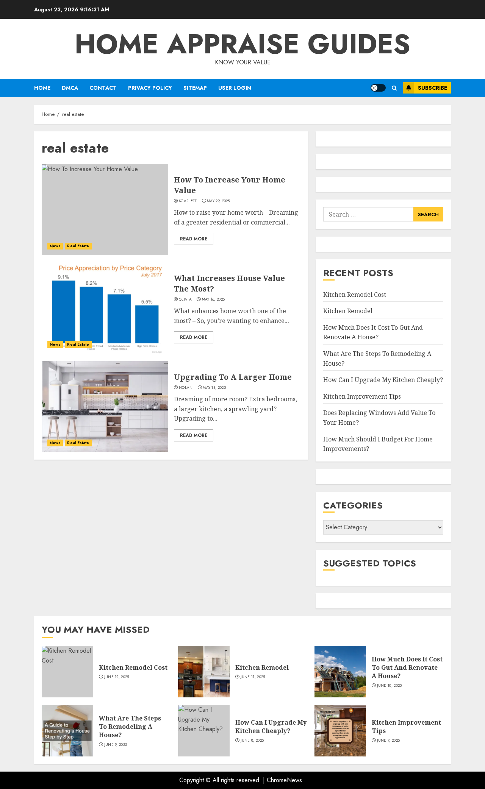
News (55, 246)
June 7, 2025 (388, 740)
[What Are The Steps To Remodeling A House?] (67, 730)
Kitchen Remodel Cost (354, 294)
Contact (103, 88)
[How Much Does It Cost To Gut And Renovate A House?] (340, 671)
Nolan (186, 387)
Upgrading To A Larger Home (233, 377)
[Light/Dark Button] (378, 88)
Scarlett (188, 201)
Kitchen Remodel (347, 311)
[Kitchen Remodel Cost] (67, 671)
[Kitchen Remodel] (204, 671)
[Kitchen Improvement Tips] (340, 730)
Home (42, 88)
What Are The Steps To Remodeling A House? (130, 726)
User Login (234, 88)
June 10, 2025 (389, 685)
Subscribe (432, 88)
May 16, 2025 (213, 299)
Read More (193, 238)
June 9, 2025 (115, 744)
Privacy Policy (150, 88)
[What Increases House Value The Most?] (105, 308)
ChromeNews (284, 780)
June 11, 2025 (253, 677)
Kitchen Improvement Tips (362, 396)
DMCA (70, 88)
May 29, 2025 (218, 201)
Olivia (185, 299)
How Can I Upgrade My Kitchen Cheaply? (383, 380)
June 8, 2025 (252, 740)
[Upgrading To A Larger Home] (105, 406)
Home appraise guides (242, 44)
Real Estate (78, 246)
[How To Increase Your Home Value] (105, 209)
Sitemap (195, 88)
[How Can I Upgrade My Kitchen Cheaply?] (204, 730)
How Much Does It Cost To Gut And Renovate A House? (373, 332)
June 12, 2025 (116, 677)
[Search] (394, 88)
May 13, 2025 (214, 387)
